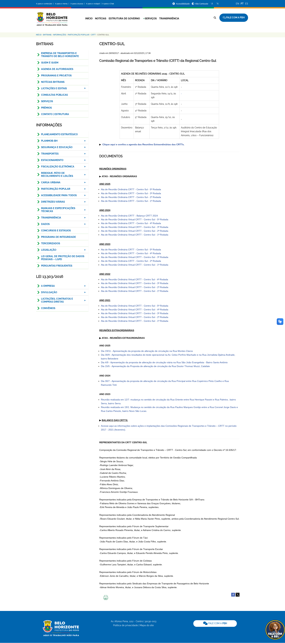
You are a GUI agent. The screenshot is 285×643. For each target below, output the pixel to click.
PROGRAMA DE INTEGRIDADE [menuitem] (58, 236)
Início (89, 18)
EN (237, 3)
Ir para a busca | (78, 4)
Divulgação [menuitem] (46, 293)
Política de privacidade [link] (125, 625)
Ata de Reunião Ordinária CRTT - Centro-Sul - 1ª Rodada (131, 201)
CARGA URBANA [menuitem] (48, 183)
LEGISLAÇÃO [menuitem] (46, 250)
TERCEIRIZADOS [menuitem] (50, 243)
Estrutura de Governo (124, 18)
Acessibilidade (183, 4)
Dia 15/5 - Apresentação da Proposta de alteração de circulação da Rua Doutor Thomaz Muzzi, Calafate (155, 366)
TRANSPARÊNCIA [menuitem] (48, 218)
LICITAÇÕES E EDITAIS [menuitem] (51, 89)
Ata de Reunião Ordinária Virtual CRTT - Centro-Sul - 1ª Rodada (134, 234)
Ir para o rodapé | (94, 4)
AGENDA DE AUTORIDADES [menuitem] (57, 69)
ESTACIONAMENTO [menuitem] (49, 161)
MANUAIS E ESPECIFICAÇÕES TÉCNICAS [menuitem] (55, 210)
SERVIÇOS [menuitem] (47, 101)
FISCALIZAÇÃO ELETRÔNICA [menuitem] (55, 167)
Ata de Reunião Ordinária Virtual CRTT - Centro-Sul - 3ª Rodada (134, 227)
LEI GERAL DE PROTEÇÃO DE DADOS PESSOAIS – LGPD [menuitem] (62, 258)
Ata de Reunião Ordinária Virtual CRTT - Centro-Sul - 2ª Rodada (134, 231)
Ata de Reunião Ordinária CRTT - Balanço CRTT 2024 (129, 215)
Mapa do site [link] (147, 625)
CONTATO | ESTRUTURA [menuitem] (55, 114)
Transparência (169, 18)
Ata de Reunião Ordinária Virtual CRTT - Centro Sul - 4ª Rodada (134, 279)
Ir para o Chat (108, 4)
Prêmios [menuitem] (46, 107)
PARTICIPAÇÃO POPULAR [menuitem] (53, 189)
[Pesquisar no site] (215, 18)
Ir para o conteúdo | (45, 4)
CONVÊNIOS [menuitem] (48, 308)
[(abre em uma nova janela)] (237, 594)
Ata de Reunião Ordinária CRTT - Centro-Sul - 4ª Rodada (131, 223)
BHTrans (47, 35)
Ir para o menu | (62, 4)
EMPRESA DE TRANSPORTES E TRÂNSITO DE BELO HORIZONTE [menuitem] (60, 55)
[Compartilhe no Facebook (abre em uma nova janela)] (233, 594)
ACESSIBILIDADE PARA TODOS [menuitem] (56, 196)
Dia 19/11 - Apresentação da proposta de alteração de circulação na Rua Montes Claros (147, 351)
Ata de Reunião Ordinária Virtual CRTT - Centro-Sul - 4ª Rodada (134, 309)
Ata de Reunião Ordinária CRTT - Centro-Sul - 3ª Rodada (131, 193)
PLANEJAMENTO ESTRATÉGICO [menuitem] (59, 134)
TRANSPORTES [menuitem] (47, 154)
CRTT (93, 35)
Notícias (100, 18)
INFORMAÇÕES (59, 35)
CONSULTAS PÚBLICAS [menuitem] (54, 94)
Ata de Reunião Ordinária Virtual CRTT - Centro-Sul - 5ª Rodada (134, 219)
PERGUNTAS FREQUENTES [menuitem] (56, 265)
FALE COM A (217, 623)
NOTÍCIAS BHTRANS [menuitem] (52, 81)
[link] (215, 623)
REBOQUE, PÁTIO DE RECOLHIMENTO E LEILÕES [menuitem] (54, 175)
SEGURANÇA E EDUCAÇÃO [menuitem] (54, 148)
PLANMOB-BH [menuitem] (47, 141)
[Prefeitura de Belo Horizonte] (51, 17)
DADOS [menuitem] (43, 225)
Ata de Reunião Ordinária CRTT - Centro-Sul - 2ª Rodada (131, 197)
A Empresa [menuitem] (45, 286)
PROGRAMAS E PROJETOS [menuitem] (56, 75)
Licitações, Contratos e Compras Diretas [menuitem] (54, 301)
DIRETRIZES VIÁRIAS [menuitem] (50, 202)
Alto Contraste (201, 4)
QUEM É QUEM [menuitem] (49, 62)
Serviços (151, 18)
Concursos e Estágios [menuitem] (56, 230)
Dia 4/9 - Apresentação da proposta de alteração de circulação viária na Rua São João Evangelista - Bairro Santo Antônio (164, 362)
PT (242, 3)
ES (246, 3)
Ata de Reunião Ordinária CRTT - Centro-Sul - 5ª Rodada (131, 189)
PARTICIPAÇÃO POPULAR (78, 35)
